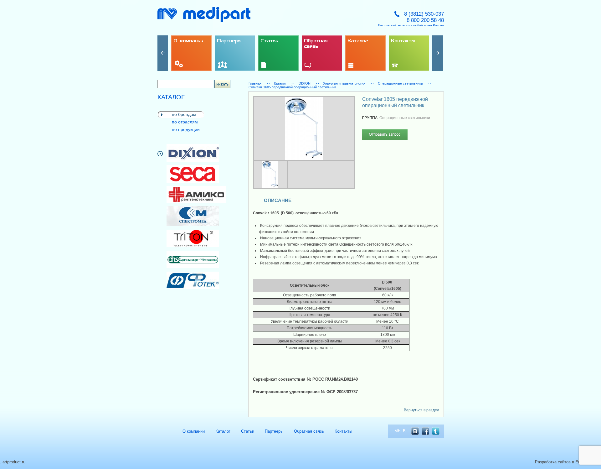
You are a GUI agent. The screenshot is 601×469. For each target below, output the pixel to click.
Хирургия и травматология (344, 83)
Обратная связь (309, 431)
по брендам (184, 114)
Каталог (280, 83)
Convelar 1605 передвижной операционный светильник (292, 87)
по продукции (186, 129)
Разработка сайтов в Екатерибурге (568, 462)
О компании (193, 431)
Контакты (343, 431)
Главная (255, 83)
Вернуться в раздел (421, 410)
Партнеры (274, 431)
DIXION (305, 83)
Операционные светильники (400, 83)
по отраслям (185, 121)
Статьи (247, 431)
